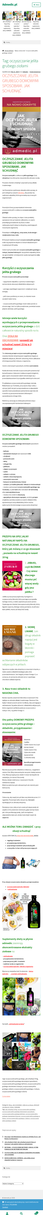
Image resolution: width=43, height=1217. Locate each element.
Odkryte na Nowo (27, 1105)
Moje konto (7, 1213)
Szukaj (21, 1213)
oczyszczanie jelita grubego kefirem (13, 1114)
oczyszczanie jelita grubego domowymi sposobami (18, 1112)
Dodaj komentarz (35, 72)
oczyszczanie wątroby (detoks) (18, 887)
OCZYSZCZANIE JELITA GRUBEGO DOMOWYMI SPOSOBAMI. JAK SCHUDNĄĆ (20, 83)
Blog (10, 1105)
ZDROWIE (17, 1107)
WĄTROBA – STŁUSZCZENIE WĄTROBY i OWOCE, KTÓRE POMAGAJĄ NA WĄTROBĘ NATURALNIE (21, 1148)
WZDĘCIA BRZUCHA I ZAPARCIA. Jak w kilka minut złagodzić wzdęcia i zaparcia (19, 1159)
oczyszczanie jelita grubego (26, 1109)
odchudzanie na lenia (16, 1024)
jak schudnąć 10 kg (11, 1109)
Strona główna (9, 51)
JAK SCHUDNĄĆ (17, 1105)
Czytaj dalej (6, 1096)
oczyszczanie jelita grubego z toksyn (18, 1118)
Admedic (25, 72)
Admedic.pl (9, 4)
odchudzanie (12, 889)
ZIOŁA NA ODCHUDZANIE (25, 836)
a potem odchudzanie (19, 974)
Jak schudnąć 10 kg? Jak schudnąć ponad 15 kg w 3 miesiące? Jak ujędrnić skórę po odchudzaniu (20, 1143)
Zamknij (5, 1207)
